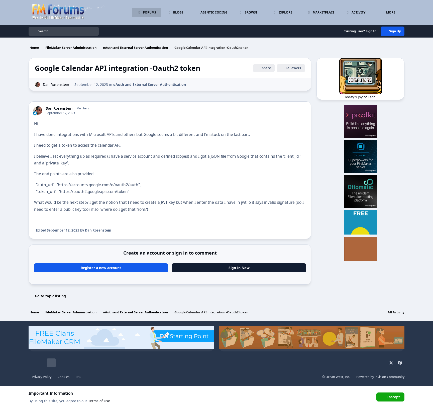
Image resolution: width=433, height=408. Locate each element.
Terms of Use (99, 400)
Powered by (380, 377)
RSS (78, 377)
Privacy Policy (41, 377)
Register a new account (101, 267)
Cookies (63, 377)
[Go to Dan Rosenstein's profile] (37, 84)
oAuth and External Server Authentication (149, 84)
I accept (393, 396)
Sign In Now (239, 267)
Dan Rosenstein (56, 84)
